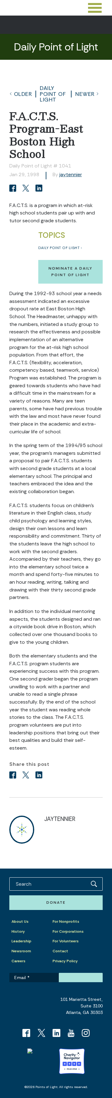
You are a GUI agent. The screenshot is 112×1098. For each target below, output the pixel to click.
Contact (60, 951)
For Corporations (68, 931)
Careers (19, 961)
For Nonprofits (66, 921)
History (18, 931)
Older (23, 94)
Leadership (21, 941)
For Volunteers (66, 941)
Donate (56, 902)
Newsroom (21, 951)
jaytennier (70, 174)
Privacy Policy (65, 961)
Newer (85, 94)
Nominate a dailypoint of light (70, 271)
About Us (20, 921)
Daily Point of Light (53, 94)
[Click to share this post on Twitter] (26, 188)
